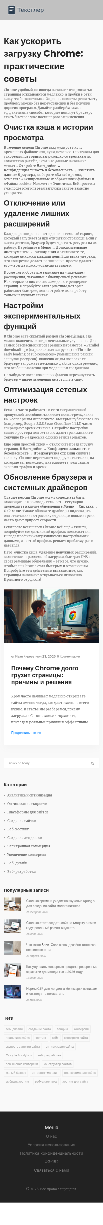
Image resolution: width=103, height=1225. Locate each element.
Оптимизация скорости (27, 804)
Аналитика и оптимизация (29, 795)
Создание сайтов (21, 821)
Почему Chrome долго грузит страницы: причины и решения (44, 675)
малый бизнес (16, 1073)
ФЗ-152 (51, 1161)
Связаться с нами (51, 1170)
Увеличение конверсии (26, 855)
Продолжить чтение (26, 732)
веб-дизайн (14, 1029)
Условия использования (51, 1144)
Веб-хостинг (18, 829)
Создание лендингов (24, 838)
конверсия (81, 1029)
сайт (55, 1038)
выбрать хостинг (17, 1081)
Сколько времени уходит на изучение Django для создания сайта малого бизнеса (60, 903)
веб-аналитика (46, 1081)
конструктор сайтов (58, 1064)
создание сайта (39, 1029)
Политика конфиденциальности (51, 1153)
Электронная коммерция (28, 846)
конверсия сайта (76, 1038)
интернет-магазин (45, 1073)
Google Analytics (19, 1055)
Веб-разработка (21, 872)
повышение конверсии (22, 1064)
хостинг (41, 1038)
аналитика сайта (18, 1038)
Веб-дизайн (17, 863)
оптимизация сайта (60, 1046)
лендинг (62, 1029)
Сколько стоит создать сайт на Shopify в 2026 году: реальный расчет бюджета (61, 925)
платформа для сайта (80, 1073)
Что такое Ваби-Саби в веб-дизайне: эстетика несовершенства (61, 947)
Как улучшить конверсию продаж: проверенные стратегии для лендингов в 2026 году (61, 969)
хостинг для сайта (75, 1081)
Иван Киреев (24, 656)
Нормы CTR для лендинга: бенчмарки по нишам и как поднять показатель (61, 991)
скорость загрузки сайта (23, 1046)
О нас (51, 1136)
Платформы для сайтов (27, 812)
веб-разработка (49, 1055)
